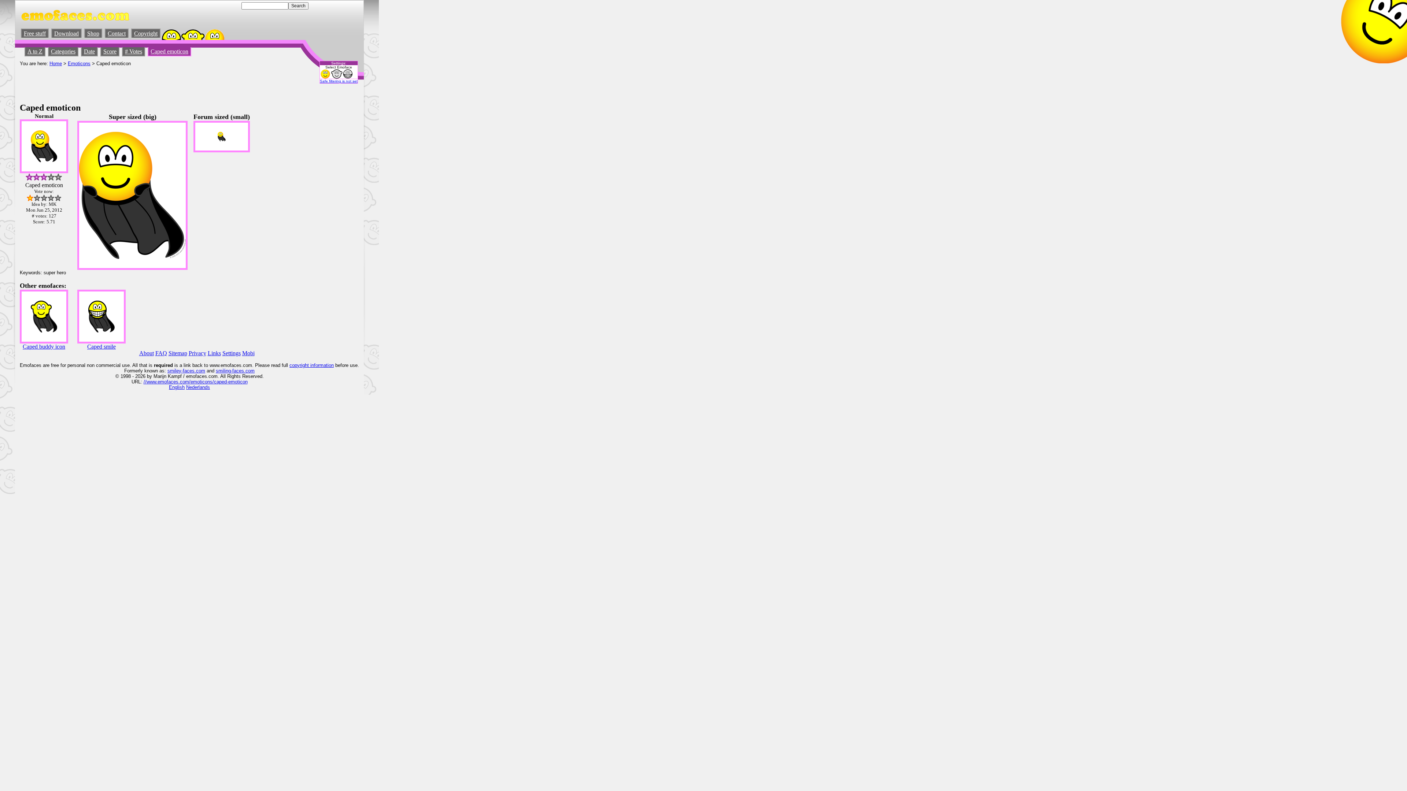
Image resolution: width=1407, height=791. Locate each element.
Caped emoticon (169, 51)
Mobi (248, 353)
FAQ (161, 353)
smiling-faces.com (235, 371)
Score (110, 51)
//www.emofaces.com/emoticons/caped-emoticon (196, 382)
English (177, 387)
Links (214, 353)
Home (55, 63)
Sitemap (178, 353)
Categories (63, 51)
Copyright (146, 33)
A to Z (35, 51)
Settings (231, 353)
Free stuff (35, 33)
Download (66, 33)
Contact (117, 33)
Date (89, 51)
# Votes (133, 51)
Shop (93, 33)
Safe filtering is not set (339, 81)
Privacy (197, 353)
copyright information (311, 365)
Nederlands (198, 387)
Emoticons (79, 63)
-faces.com (193, 371)
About (146, 353)
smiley (174, 371)
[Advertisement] (153, 82)
